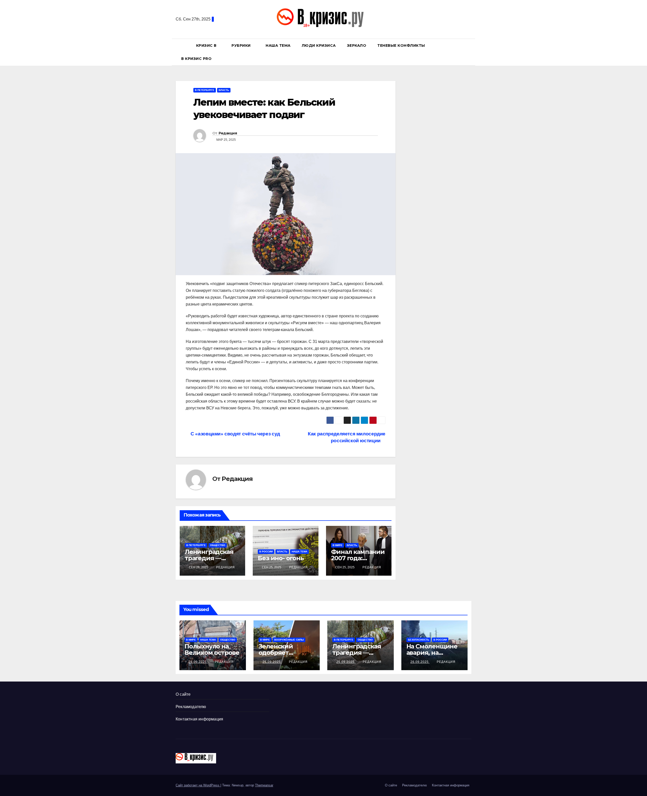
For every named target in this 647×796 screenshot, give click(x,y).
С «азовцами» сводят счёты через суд (235, 433)
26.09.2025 (198, 662)
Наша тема (278, 45)
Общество (217, 545)
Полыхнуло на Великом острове (211, 649)
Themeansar (264, 785)
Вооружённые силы (289, 639)
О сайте (183, 694)
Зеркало (356, 45)
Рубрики (242, 45)
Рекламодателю (191, 707)
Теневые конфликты (401, 45)
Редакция (228, 133)
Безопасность (418, 639)
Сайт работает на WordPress (198, 785)
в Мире (337, 545)
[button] (469, 52)
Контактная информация (199, 719)
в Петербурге (204, 90)
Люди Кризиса (319, 45)
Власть (224, 90)
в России (266, 551)
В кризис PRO (197, 58)
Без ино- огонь (281, 558)
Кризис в (207, 45)
